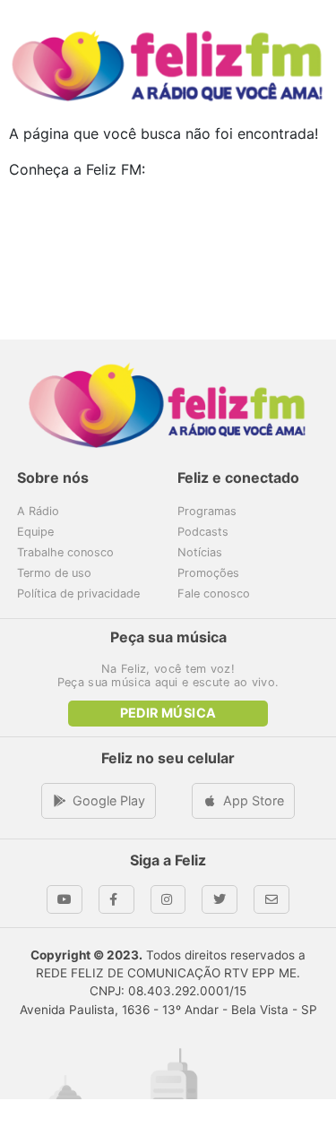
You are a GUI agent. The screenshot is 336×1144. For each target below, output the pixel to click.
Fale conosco (213, 593)
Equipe (35, 531)
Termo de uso (54, 573)
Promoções (208, 573)
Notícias (199, 552)
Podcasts (202, 531)
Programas (207, 511)
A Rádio (38, 511)
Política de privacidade (78, 593)
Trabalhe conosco (65, 552)
